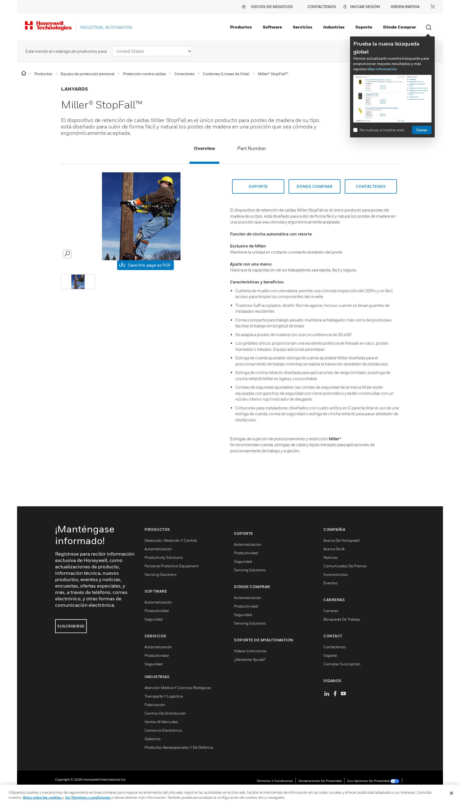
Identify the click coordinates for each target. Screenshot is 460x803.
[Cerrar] (451, 793)
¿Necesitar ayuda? (249, 659)
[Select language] (243, 6)
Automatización (158, 549)
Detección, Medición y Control (171, 540)
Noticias (330, 557)
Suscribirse (71, 626)
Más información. (382, 69)
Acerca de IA (333, 549)
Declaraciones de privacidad (320, 781)
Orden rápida (405, 6)
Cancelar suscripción (341, 664)
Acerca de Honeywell (341, 540)
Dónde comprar (399, 27)
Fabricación (155, 704)
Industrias (333, 27)
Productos (241, 27)
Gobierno (153, 738)
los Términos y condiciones (88, 797)
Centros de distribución (165, 713)
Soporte (363, 27)
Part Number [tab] (251, 148)
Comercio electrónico (163, 730)
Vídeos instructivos (250, 651)
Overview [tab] (204, 148)
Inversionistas (335, 574)
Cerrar (421, 130)
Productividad (157, 610)
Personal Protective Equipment (172, 566)
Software (272, 27)
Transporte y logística (164, 696)
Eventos (330, 583)
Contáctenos (334, 647)
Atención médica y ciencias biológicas (178, 687)
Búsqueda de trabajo (341, 619)
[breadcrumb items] (24, 73)
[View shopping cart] (432, 6)
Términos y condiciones (275, 781)
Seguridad (153, 619)
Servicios (302, 27)
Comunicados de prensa (344, 566)
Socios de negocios (272, 6)
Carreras (330, 610)
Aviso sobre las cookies (42, 797)
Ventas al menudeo (161, 721)
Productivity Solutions (164, 557)
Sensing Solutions (160, 574)
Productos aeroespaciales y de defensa (179, 747)
